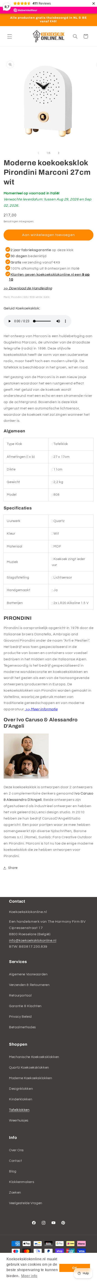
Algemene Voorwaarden (28, 974)
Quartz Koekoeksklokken (29, 1067)
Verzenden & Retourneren (29, 985)
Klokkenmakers (21, 1182)
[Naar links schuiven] (38, 153)
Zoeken (15, 1192)
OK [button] (74, 1268)
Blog (12, 1171)
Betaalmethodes (22, 1027)
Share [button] (13, 868)
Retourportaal (20, 995)
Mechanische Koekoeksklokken (34, 1057)
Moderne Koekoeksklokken (30, 1078)
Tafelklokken (19, 1110)
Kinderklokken (20, 1099)
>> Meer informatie (41, 709)
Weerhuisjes (18, 1120)
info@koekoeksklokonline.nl (32, 940)
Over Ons (16, 1150)
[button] (9, 36)
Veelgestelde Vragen (25, 1203)
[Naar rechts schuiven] (59, 153)
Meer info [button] (29, 1276)
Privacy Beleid (20, 1016)
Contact (15, 1161)
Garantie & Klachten (25, 1006)
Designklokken (21, 1088)
